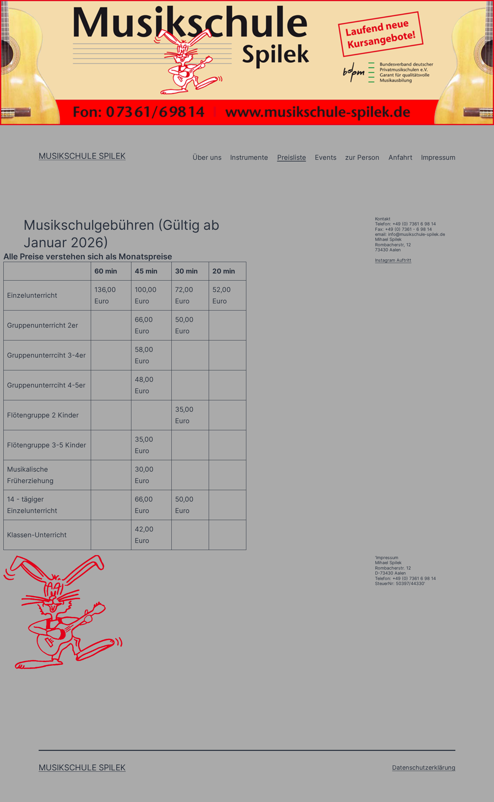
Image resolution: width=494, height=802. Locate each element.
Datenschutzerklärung (423, 767)
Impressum (438, 157)
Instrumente (249, 157)
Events (325, 157)
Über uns (207, 157)
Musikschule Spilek (82, 156)
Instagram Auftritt (393, 260)
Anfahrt (400, 157)
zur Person (362, 157)
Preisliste (291, 157)
